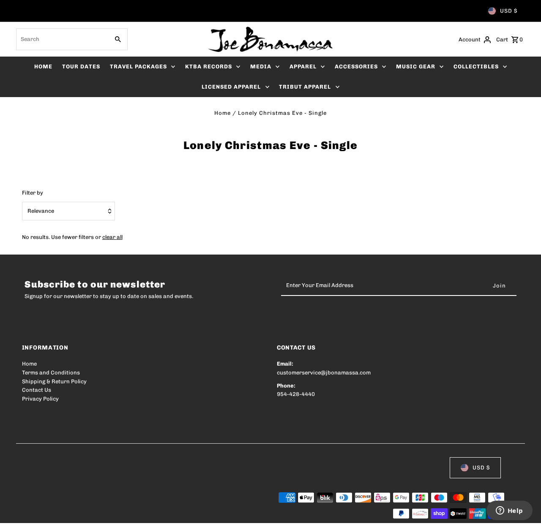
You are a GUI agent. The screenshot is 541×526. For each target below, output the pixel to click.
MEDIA (260, 66)
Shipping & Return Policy (54, 381)
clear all (112, 237)
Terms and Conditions (51, 372)
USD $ (508, 11)
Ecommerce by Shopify (178, 514)
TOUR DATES (81, 66)
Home (222, 113)
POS (130, 514)
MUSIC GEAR (415, 66)
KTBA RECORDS (208, 66)
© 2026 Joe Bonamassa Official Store (71, 514)
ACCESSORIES (356, 66)
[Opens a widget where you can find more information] (509, 511)
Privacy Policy (40, 399)
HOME (43, 66)
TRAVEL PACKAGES (138, 66)
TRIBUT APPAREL (305, 87)
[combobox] (61, 39)
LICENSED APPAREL (231, 87)
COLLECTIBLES (476, 66)
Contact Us (36, 390)
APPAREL (303, 66)
